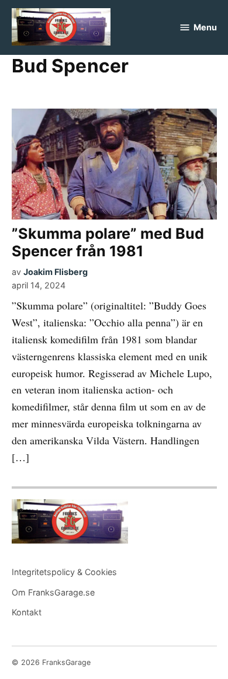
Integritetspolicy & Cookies (64, 572)
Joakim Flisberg (55, 272)
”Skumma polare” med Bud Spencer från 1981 (108, 242)
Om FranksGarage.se (53, 592)
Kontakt (27, 612)
